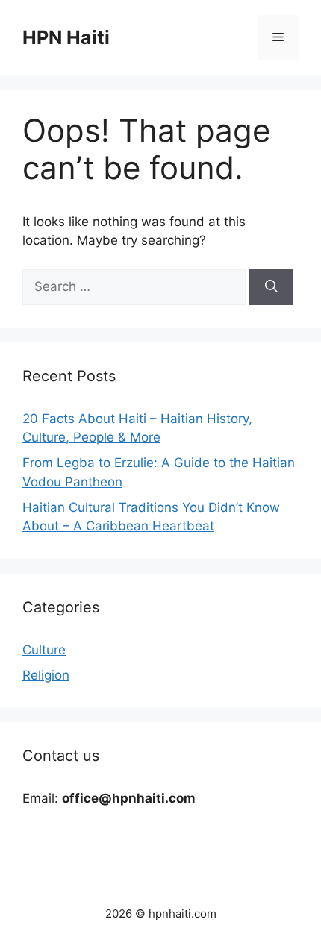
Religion (45, 675)
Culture (44, 649)
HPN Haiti (66, 37)
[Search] (271, 287)
